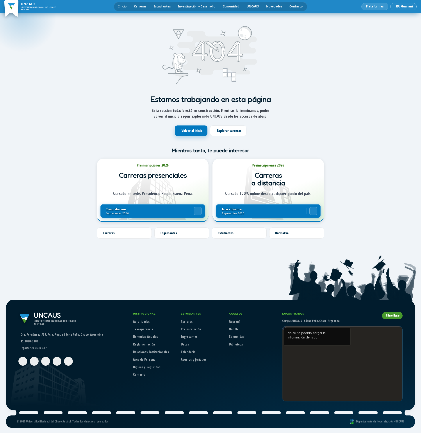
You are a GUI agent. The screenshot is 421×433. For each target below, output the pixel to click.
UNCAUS (253, 6)
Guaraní (234, 321)
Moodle (234, 329)
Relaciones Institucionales (151, 352)
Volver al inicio (192, 131)
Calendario (188, 352)
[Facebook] (22, 361)
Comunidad (231, 6)
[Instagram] (34, 361)
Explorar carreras (229, 131)
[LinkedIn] (68, 361)
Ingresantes (189, 337)
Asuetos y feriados (194, 359)
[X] (57, 361)
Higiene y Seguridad (147, 367)
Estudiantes (162, 6)
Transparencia (143, 329)
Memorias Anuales (145, 337)
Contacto (296, 6)
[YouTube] (45, 361)
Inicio (122, 6)
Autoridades (141, 321)
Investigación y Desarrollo (196, 6)
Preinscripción (191, 329)
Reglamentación (144, 344)
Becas (185, 344)
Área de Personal (144, 359)
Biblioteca (236, 344)
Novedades (274, 6)
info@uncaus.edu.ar (34, 348)
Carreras (140, 6)
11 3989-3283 (29, 341)
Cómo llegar (393, 315)
